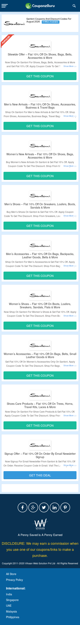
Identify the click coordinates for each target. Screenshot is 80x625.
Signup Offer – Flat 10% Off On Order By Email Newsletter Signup (40, 455)
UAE (8, 605)
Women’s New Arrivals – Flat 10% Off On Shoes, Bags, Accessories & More (40, 155)
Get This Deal (40, 475)
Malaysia (11, 611)
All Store (11, 574)
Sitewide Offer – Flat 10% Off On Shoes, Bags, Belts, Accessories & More (40, 56)
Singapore (12, 600)
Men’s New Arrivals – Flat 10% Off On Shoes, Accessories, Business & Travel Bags (40, 106)
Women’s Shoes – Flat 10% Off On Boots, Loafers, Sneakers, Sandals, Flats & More (40, 305)
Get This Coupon (40, 76)
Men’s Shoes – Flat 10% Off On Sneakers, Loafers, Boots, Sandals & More (40, 205)
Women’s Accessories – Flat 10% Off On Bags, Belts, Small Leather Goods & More (40, 355)
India (9, 594)
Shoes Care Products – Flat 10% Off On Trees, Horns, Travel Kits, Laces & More (40, 405)
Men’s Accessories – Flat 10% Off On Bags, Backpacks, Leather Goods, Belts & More (40, 255)
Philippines (12, 617)
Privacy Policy (14, 580)
